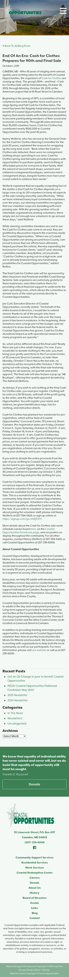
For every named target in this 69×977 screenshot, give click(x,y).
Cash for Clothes (51, 78)
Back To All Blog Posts (17, 45)
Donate (34, 784)
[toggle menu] (63, 11)
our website (39, 650)
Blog (35, 913)
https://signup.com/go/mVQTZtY (22, 518)
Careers (34, 877)
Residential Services (34, 862)
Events (34, 902)
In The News (15, 713)
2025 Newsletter (17, 695)
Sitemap (46, 970)
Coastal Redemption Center (35, 872)
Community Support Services (34, 857)
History (34, 892)
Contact (34, 918)
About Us (34, 887)
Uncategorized (17, 723)
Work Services (34, 867)
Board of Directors (35, 897)
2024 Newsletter (18, 700)
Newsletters (15, 718)
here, (33, 529)
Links (34, 908)
